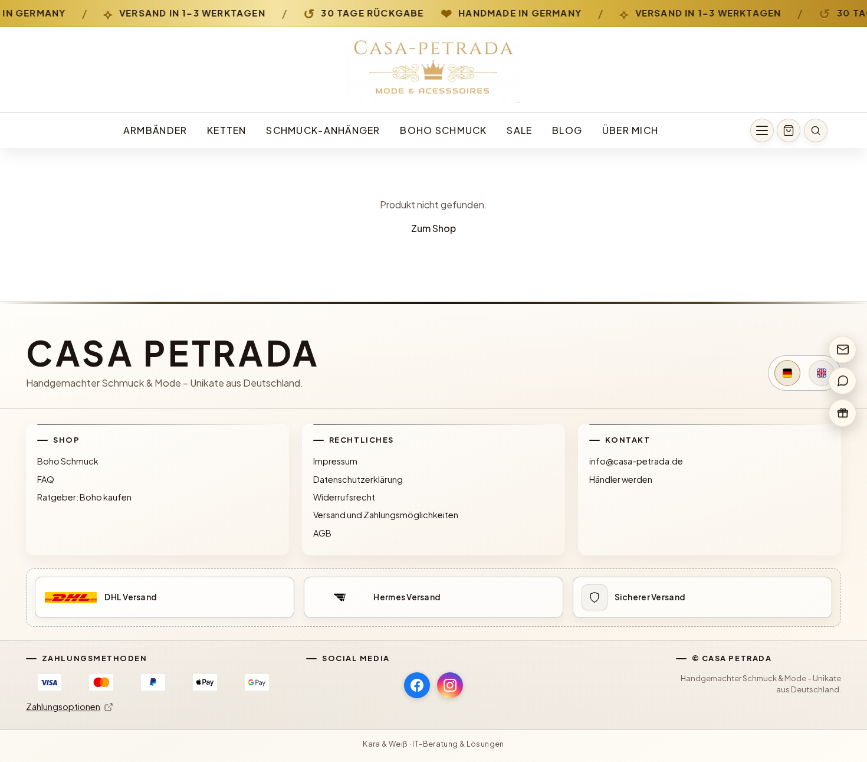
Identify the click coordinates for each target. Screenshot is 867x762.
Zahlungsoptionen (63, 706)
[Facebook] (417, 685)
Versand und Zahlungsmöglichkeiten (385, 514)
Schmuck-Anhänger (323, 130)
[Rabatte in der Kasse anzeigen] (842, 412)
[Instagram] (450, 685)
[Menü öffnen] (762, 130)
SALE (519, 130)
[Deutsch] (787, 373)
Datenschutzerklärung (358, 479)
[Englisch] (822, 373)
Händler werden (620, 479)
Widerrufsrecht (344, 497)
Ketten (227, 130)
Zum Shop (433, 228)
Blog (567, 130)
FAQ (45, 479)
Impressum (335, 461)
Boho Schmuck (443, 130)
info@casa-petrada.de (636, 461)
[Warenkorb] (788, 130)
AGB (322, 533)
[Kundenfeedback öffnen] (842, 380)
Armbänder (155, 130)
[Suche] (815, 130)
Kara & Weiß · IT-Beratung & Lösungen (433, 743)
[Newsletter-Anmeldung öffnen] (842, 349)
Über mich (630, 130)
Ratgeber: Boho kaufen (84, 497)
